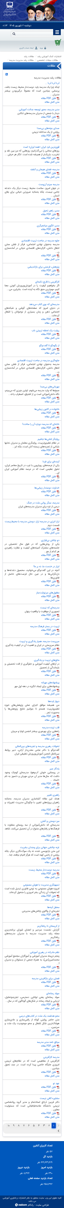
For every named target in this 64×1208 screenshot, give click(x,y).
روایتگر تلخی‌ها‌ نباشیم (48, 439)
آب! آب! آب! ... (52, 83)
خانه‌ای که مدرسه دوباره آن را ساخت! (40, 424)
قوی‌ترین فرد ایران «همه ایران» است (41, 147)
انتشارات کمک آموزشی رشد (49, 56)
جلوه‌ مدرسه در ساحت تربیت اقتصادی (40, 241)
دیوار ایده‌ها (53, 701)
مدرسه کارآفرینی (51, 1057)
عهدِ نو (56, 1083)
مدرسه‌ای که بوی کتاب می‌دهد (44, 304)
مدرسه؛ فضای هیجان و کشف (44, 169)
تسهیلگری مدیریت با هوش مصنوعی (41, 885)
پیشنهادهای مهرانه (50, 683)
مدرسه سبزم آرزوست (49, 184)
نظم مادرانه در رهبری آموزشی (44, 952)
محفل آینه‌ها (53, 907)
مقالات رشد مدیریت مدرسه (21, 60)
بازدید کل (47, 1156)
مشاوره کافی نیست (49, 1098)
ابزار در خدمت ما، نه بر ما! (46, 566)
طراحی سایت (42, 1205)
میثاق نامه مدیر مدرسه (48, 1042)
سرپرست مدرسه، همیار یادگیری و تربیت (39, 641)
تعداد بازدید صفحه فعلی (40, 1178)
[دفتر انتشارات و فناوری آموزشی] (10, 8)
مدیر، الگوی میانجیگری (48, 226)
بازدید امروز (46, 1167)
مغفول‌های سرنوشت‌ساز (47, 593)
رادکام (31, 1205)
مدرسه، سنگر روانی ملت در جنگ (43, 503)
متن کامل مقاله (52, 102)
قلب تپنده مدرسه (50, 727)
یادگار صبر (54, 769)
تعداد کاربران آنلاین (42, 1146)
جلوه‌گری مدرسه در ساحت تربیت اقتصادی (38, 360)
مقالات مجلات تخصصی (47, 60)
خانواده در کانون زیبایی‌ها (46, 409)
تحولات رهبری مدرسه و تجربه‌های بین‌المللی (37, 746)
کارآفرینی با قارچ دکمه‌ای (47, 282)
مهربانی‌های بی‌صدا (49, 387)
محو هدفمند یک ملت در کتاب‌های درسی (39, 1016)
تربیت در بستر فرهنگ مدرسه (44, 626)
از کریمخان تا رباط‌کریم (48, 926)
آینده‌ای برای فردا (51, 462)
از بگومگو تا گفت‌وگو (49, 345)
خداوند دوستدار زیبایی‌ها (46, 488)
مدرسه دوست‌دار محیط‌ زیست (44, 870)
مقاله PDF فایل (48, 98)
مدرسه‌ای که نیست (49, 608)
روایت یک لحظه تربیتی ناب (45, 330)
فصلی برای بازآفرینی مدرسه (45, 978)
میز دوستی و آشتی (50, 821)
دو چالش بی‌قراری (50, 540)
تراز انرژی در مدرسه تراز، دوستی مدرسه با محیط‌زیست (32, 521)
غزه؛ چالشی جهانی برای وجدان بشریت (39, 847)
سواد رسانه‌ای (52, 993)
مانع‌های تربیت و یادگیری (46, 660)
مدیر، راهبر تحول (51, 211)
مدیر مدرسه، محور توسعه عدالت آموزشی (39, 109)
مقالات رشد (29, 56)
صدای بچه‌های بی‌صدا (48, 128)
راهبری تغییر (53, 795)
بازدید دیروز (24, 1167)
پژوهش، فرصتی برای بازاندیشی (43, 267)
